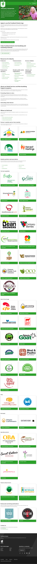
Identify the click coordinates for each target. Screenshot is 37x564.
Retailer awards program (30, 65)
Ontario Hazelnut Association (25, 446)
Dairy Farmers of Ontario (24, 408)
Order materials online (5, 53)
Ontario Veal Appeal (5, 389)
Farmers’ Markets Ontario (5, 66)
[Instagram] (24, 553)
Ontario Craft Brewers (5, 427)
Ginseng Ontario (4, 200)
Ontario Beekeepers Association (7, 446)
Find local (2, 550)
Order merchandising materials (31, 63)
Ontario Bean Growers (5, 231)
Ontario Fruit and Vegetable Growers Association (8, 247)
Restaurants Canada (5, 78)
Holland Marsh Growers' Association (8, 496)
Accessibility (2, 559)
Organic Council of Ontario (25, 278)
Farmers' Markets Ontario (6, 139)
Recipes (2, 549)
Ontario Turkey (23, 374)
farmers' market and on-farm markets (7, 117)
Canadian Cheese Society (6, 408)
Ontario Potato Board (5, 262)
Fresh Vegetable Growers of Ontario (8, 185)
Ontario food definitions (5, 62)
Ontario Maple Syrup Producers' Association (7, 462)
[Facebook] (20, 553)
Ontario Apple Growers (24, 200)
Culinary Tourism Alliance (5, 77)
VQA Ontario (22, 427)
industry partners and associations (7, 118)
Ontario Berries (23, 231)
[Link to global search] (30, 3)
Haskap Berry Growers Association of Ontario (8, 294)
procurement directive (18, 75)
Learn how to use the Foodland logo (7, 42)
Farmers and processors (22, 168)
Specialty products (4, 168)
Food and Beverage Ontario (25, 496)
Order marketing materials (6, 63)
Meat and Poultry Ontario (24, 359)
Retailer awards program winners (31, 66)
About (10, 550)
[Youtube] (29, 553)
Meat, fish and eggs (21, 165)
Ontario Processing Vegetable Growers (27, 262)
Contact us (22, 550)
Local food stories (4, 65)
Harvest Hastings (23, 154)
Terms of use (15, 559)
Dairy (3, 166)
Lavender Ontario (23, 461)
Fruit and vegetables (5, 165)
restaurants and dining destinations (7, 119)
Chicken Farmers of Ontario (6, 313)
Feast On (21, 520)
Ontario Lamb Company (5, 359)
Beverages (20, 166)
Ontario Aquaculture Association (7, 328)
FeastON (3, 75)
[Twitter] (22, 553)
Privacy (7, 559)
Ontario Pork (3, 374)
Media (10, 549)
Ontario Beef (22, 328)
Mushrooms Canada (5, 215)
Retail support (29, 62)
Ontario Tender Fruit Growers (7, 278)
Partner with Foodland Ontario (31, 74)
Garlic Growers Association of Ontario (27, 185)
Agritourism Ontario (23, 139)
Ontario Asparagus (23, 215)
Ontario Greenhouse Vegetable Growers (27, 246)
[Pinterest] (27, 553)
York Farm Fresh (4, 154)
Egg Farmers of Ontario (24, 313)
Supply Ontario (17, 76)
